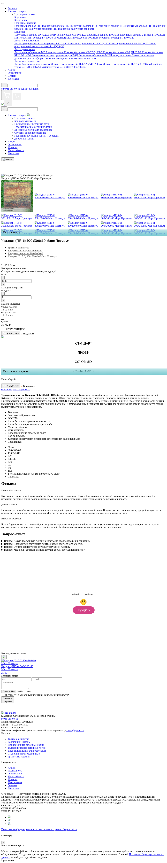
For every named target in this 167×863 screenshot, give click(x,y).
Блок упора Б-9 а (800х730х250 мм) (65, 67)
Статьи (12, 75)
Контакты (13, 78)
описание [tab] (6, 389)
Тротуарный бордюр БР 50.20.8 (32, 34)
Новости (12, 147)
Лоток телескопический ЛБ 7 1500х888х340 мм (129, 64)
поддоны (6, 290)
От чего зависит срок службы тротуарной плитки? (37, 546)
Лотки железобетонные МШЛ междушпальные (105, 55)
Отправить (8, 698)
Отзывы (12, 785)
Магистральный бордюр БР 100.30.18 (35, 37)
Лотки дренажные (24, 49)
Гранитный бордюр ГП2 (56, 25)
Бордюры (19, 31)
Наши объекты (16, 150)
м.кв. (4, 274)
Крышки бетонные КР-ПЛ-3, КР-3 (83, 52)
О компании (15, 72)
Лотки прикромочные (26, 40)
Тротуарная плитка (25, 14)
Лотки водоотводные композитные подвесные (70, 58)
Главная (12, 8)
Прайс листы (15, 770)
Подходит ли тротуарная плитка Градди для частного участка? (43, 543)
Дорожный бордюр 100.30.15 (103, 34)
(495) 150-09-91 (9, 718)
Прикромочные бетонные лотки (32, 124)
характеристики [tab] (21, 389)
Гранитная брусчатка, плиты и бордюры (36, 135)
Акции (11, 70)
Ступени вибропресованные (30, 132)
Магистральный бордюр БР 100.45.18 (78, 37)
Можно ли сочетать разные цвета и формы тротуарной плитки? (44, 549)
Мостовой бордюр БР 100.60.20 (116, 37)
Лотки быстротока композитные (32, 64)
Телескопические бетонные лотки (33, 126)
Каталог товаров (17, 11)
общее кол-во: (9, 306)
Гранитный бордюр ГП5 (139, 25)
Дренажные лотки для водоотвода (33, 129)
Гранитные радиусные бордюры (76, 28)
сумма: (5, 321)
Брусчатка (20, 17)
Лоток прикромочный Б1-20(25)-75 (129, 43)
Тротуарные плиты (25, 118)
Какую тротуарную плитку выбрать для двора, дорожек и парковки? (47, 540)
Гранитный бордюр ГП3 (84, 25)
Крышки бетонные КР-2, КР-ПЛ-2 (122, 52)
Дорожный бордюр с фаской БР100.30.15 (143, 34)
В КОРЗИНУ (12, 333)
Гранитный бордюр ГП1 (28, 25)
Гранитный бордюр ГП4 (111, 25)
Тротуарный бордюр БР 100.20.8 (68, 34)
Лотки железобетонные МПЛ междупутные (39, 52)
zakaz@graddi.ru (29, 88)
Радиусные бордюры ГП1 (43, 28)
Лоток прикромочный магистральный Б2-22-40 (41, 43)
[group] (20, 664)
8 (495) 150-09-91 (10, 88)
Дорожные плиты (24, 138)
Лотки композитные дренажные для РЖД (55, 55)
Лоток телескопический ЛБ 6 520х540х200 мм (77, 64)
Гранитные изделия (25, 23)
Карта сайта (70, 829)
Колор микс (20, 20)
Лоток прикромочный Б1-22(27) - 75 (88, 43)
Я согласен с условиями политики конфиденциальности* (37, 694)
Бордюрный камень (25, 121)
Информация (15, 782)
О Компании (15, 773)
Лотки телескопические (27, 61)
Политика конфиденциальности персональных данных (32, 829)
